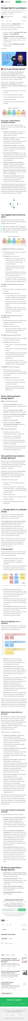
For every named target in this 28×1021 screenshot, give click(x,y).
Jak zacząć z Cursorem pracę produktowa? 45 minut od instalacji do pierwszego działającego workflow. (10, 975)
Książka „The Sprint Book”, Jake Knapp (12, 886)
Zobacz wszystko (6, 993)
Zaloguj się (24, 1)
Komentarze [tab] (4, 938)
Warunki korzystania (22, 912)
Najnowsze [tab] (7, 955)
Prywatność (18, 1010)
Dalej (24, 929)
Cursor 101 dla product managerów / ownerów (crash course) (10, 972)
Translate (3, 5)
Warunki (23, 1010)
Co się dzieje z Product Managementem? (7, 983)
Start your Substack (10, 1015)
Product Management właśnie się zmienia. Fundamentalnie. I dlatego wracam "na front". (10, 986)
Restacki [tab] (10, 938)
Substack (7, 1018)
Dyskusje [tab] (13, 955)
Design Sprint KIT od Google (10, 878)
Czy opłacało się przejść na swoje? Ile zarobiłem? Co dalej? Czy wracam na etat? (10, 964)
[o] (25, 973)
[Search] (25, 955)
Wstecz (4, 929)
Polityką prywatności (18, 915)
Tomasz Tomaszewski (8, 16)
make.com (21, 364)
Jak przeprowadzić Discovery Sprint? (12, 892)
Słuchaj (24, 17)
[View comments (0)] (7, 20)
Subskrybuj (18, 1)
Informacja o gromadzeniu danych (14, 1011)
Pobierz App (20, 1015)
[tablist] (7, 938)
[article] (14, 963)
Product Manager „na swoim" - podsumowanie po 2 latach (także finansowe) (10, 960)
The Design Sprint (21, 77)
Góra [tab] (3, 955)
